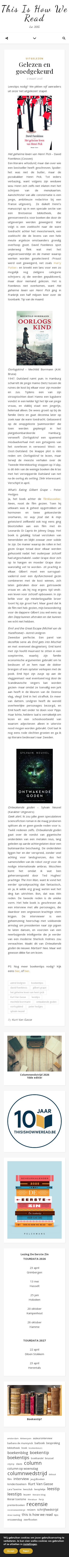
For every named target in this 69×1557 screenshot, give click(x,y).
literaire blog (39, 1494)
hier (17, 971)
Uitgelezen (34, 58)
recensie (37, 1504)
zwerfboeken (30, 1519)
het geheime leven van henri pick (27, 992)
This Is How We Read (34, 13)
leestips (36, 997)
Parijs (41, 1499)
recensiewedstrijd (16, 1510)
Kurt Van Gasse (18, 997)
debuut (52, 1474)
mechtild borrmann (20, 1001)
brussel (49, 1458)
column (33, 1463)
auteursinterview (42, 1438)
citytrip (10, 1464)
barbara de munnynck (20, 1443)
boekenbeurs (35, 1448)
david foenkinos (18, 987)
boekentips (37, 982)
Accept (10, 1551)
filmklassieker (52, 499)
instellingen (30, 1544)
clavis (19, 1463)
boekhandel (37, 1458)
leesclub (28, 1489)
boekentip (39, 1452)
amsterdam (13, 1438)
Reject (26, 1551)
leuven (27, 1494)
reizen (31, 1509)
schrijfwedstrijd (47, 1510)
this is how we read (37, 1514)
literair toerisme (16, 1499)
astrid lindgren (18, 982)
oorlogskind (16, 1006)
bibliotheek (13, 1448)
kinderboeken (16, 1484)
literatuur (32, 1499)
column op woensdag (22, 1468)
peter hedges (36, 1006)
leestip (53, 1488)
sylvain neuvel (17, 1011)
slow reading (13, 1515)
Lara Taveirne (14, 1489)
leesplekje (39, 1489)
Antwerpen (25, 1438)
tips (56, 1515)
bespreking (53, 1443)
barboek (40, 1443)
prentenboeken (16, 1505)
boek (24, 1448)
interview (21, 1479)
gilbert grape (39, 987)
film (9, 1479)
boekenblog (17, 1452)
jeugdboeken (38, 1479)
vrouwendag (14, 1519)
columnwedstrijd (27, 1473)
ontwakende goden (46, 1001)
